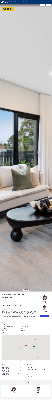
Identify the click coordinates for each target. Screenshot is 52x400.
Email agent (44, 315)
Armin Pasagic (44, 311)
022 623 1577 (44, 312)
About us (38, 1)
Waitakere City (6, 4)
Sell (11, 1)
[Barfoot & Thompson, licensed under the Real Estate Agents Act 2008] (4, 1)
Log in (50, 1)
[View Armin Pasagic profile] (44, 307)
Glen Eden (11, 4)
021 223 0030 (44, 302)
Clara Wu (44, 301)
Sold (1, 4)
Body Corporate (30, 1)
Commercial (25, 1)
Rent (14, 1)
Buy (10, 1)
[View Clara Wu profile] (44, 297)
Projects (35, 1)
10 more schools (30, 376)
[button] (26, 346)
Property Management (19, 1)
